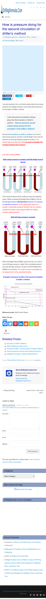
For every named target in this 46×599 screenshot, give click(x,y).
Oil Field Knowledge (8, 41)
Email (4, 438)
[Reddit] (26, 322)
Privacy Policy (40, 3)
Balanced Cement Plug (20, 556)
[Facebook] (31, 7)
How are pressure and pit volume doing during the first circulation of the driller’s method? (21, 126)
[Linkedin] (20, 322)
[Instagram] (40, 7)
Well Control (19, 41)
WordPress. (23, 594)
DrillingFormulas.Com (11, 37)
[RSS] (43, 7)
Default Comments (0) (8, 405)
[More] (36, 322)
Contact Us (31, 3)
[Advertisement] (23, 68)
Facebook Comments (22, 405)
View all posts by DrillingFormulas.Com (24, 379)
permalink (38, 360)
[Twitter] (34, 7)
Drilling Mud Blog (8, 390)
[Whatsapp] (31, 322)
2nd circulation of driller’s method (20, 134)
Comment (4, 415)
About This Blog (20, 3)
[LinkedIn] (37, 7)
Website (4, 444)
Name (4, 432)
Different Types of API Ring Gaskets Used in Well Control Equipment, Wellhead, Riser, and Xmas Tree (22, 563)
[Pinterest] (15, 322)
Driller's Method (12, 360)
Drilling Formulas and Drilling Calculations (15, 591)
